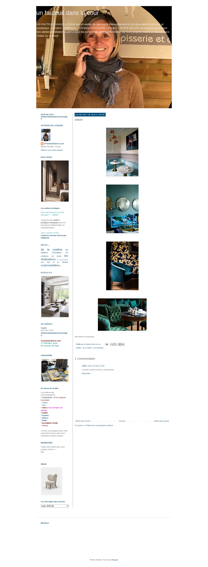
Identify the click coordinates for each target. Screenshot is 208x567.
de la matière (87, 348)
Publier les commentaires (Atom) (99, 425)
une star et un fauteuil (54, 262)
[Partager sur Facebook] (120, 344)
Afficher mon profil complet (52, 150)
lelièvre (45, 418)
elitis (44, 405)
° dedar (44, 420)
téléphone (45, 238)
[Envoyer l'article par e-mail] (106, 344)
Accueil (122, 421)
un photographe (62, 260)
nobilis (45, 403)
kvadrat (45, 415)
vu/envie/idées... (99, 348)
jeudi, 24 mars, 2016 (96, 366)
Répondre (86, 373)
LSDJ (84, 366)
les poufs (56, 256)
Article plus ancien (161, 421)
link (42, 452)
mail (58, 235)
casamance (47, 397)
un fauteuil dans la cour (67, 12)
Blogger (115, 560)
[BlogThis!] (114, 344)
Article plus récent (82, 421)
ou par (63, 235)
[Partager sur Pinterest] (123, 344)
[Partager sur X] (117, 344)
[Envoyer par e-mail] (111, 344)
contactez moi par (49, 235)
